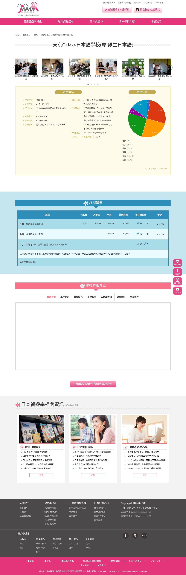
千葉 (43, 548)
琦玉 (38, 548)
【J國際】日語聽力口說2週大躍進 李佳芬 (143, 468)
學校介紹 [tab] (64, 297)
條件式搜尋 (96, 21)
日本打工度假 (100, 516)
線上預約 (177, 283)
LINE (144, 535)
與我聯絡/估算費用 (150, 9)
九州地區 (90, 539)
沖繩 (88, 548)
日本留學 (29, 561)
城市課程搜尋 (66, 21)
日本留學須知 (50, 520)
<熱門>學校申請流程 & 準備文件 (37, 456)
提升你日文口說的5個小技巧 (86, 464)
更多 (41, 475)
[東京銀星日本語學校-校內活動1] (53, 67)
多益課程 (84, 565)
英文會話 (101, 565)
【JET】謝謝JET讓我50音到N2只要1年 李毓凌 (145, 460)
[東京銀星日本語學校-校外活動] (133, 67)
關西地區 (73, 539)
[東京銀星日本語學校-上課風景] (79, 67)
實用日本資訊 (100, 508)
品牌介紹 (148, 3)
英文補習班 (155, 561)
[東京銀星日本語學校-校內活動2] (106, 67)
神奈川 (44, 544)
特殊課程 (73, 512)
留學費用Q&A (109, 3)
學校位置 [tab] (51, 297)
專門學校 (73, 516)
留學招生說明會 (51, 516)
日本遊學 (46, 561)
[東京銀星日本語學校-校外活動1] (160, 67)
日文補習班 (115, 561)
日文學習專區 (100, 512)
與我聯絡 (23, 512)
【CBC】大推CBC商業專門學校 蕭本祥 (142, 456)
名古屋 (55, 548)
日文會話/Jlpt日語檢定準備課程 (88, 456)
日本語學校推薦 (67, 561)
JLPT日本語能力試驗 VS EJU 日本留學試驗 (93, 452)
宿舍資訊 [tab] (121, 297)
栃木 (38, 552)
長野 (60, 544)
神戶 (71, 548)
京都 (76, 544)
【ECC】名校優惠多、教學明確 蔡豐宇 (142, 452)
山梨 (54, 544)
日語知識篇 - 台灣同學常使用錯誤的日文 (92, 460)
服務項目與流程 (124, 3)
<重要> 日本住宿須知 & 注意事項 (37, 468)
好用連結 (98, 520)
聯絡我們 (177, 265)
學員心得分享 (50, 524)
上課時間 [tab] (91, 297)
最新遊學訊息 (50, 508)
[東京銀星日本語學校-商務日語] (26, 67)
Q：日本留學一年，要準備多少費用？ (39, 464)
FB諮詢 (177, 274)
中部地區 (57, 539)
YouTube (178, 292)
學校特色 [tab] (78, 297)
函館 (21, 548)
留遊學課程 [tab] (106, 297)
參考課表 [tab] (134, 297)
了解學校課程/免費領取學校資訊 (93, 384)
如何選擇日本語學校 (118, 9)
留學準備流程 (25, 516)
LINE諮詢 (158, 3)
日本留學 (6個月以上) (78, 508)
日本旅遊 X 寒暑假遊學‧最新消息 (37, 460)
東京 (38, 544)
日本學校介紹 (127, 21)
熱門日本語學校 (51, 512)
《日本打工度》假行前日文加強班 (89, 468)
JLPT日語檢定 (135, 561)
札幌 (21, 544)
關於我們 (137, 3)
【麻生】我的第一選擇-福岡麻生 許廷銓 (143, 464)
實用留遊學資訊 (33, 21)
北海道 (22, 539)
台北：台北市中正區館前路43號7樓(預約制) (139, 508)
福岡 (88, 544)
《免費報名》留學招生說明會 (35, 452)
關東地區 (40, 539)
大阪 (71, 544)
